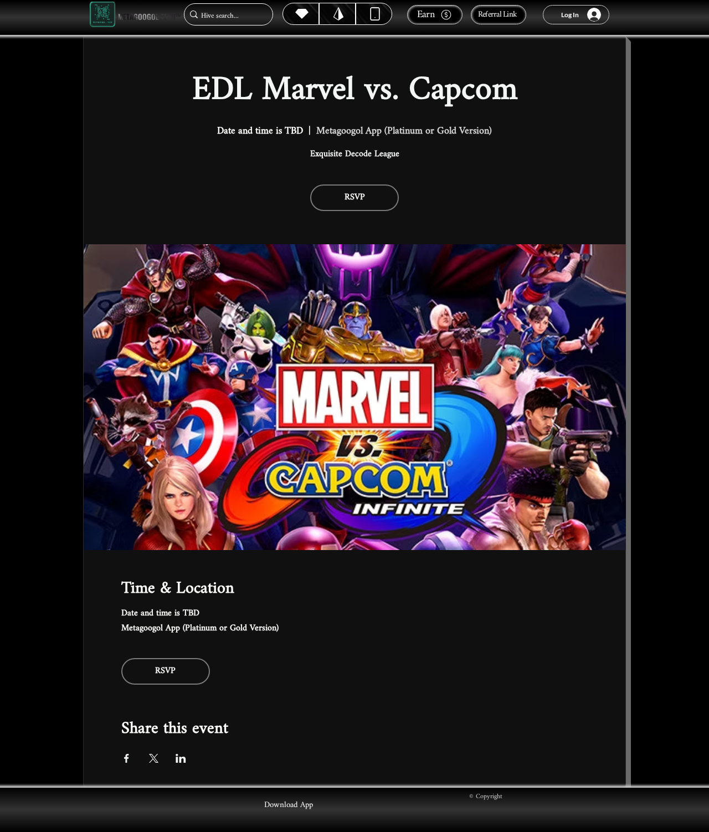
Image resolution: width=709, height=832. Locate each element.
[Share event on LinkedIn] (181, 758)
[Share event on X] (153, 758)
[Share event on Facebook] (126, 758)
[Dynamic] (374, 14)
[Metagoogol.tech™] (102, 15)
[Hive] (300, 14)
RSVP (355, 197)
